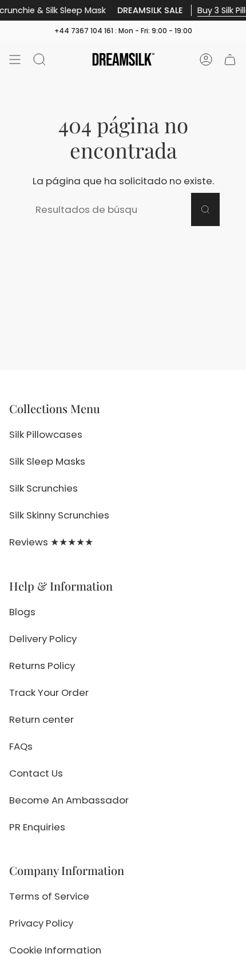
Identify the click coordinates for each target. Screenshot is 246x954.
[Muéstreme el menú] (14, 59)
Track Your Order (49, 692)
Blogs (22, 612)
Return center (41, 719)
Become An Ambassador (69, 800)
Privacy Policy (41, 923)
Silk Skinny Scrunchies (59, 515)
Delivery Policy (43, 639)
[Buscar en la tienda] (205, 209)
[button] (39, 59)
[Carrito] (230, 59)
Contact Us (36, 773)
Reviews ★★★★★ (51, 542)
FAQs (21, 746)
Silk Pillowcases (45, 434)
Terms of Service (49, 896)
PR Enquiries (37, 827)
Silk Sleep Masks (47, 461)
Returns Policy (42, 665)
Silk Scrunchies (43, 488)
